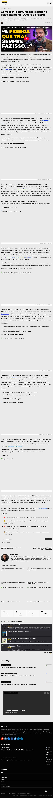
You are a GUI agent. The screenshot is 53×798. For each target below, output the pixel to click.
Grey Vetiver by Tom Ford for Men (14, 624)
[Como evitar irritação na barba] (26, 703)
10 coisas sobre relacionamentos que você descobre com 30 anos (13, 583)
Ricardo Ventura (42, 508)
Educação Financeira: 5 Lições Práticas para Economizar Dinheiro (18, 684)
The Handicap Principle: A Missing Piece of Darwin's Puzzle (18, 631)
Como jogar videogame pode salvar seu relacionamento (38, 601)
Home (2, 772)
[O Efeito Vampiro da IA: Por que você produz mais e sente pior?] (49, 676)
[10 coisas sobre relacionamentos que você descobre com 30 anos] (13, 573)
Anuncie (2, 779)
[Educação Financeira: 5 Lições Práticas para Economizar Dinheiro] (49, 684)
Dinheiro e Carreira (6, 665)
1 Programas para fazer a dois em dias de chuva (10, 601)
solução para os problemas (15, 446)
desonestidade (5, 314)
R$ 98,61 (9, 639)
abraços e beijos (22, 189)
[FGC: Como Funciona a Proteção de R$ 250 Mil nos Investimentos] (49, 667)
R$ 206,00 (9, 632)
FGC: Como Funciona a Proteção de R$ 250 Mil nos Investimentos (18, 667)
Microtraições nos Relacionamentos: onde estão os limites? (11, 548)
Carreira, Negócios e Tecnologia (9, 673)
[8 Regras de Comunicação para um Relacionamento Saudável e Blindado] (39, 573)
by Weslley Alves (49, 795)
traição (8, 542)
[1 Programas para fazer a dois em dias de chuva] (13, 593)
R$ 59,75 (9, 647)
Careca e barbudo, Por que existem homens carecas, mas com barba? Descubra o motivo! (42, 549)
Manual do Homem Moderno (11, 692)
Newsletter (3, 781)
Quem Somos (4, 774)
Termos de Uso (4, 784)
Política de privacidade (5, 786)
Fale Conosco (4, 777)
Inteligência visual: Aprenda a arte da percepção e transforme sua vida (21, 638)
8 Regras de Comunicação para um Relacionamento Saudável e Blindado (37, 583)
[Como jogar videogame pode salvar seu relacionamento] (39, 593)
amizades (14, 377)
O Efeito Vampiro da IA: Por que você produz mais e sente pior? (17, 676)
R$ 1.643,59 (10, 626)
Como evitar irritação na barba (15, 711)
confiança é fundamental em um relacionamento (19, 257)
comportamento (8, 69)
